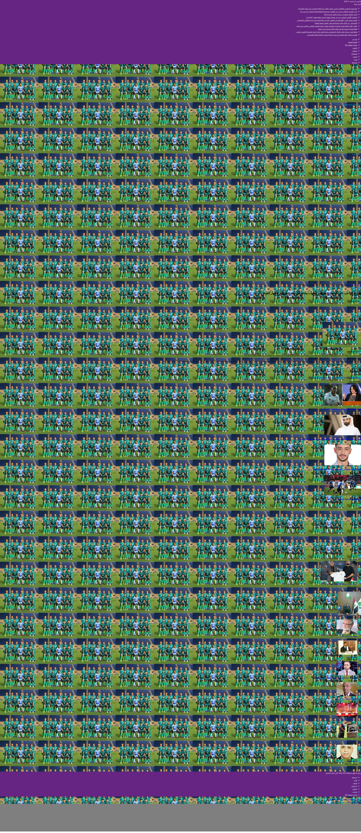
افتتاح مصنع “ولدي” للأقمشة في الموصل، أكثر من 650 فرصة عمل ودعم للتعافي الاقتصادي (327, 20)
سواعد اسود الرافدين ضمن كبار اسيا (346, 698)
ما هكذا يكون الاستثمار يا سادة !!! (348, 499)
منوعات (354, 214)
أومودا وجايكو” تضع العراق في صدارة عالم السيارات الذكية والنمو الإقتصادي (332, 35)
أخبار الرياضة (353, 199)
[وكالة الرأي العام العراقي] (352, 104)
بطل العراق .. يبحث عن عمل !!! (347, 719)
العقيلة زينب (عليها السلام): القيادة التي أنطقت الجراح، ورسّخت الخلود (335, 678)
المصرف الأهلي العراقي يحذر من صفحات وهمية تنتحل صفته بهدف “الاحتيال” (331, 17)
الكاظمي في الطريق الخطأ (349, 636)
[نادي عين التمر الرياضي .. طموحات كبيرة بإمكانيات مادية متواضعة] (342, 464)
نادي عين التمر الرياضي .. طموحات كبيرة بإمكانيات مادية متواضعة (337, 469)
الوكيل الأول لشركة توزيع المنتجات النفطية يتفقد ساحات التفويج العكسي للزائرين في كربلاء (326, 26)
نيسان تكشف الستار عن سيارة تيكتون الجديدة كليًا (340, 14)
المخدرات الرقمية (351, 657)
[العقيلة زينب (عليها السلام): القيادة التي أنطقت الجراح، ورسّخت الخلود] (347, 674)
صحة (355, 259)
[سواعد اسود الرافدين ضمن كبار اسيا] (347, 695)
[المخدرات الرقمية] (347, 654)
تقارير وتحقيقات (352, 229)
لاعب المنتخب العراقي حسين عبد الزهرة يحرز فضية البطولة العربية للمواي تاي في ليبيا (328, 11)
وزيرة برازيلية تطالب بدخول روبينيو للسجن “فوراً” (342, 409)
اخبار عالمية (353, 184)
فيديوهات (354, 274)
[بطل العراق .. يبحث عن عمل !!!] (347, 716)
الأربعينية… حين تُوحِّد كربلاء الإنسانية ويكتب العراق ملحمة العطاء (336, 23)
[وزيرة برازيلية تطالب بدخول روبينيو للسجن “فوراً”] (342, 404)
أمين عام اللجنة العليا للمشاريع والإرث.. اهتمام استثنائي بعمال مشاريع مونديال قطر (330, 439)
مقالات (355, 244)
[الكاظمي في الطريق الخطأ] (347, 633)
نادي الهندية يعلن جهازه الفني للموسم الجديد (343, 584)
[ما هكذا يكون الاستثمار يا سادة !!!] (342, 494)
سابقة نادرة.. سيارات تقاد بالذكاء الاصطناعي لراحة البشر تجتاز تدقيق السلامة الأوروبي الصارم (326, 32)
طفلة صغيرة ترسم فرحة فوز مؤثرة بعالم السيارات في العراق (337, 29)
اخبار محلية (353, 169)
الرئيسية (354, 154)
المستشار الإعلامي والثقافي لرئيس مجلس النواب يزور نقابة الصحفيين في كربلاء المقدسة (327, 8)
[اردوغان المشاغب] (347, 758)
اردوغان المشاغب (351, 761)
